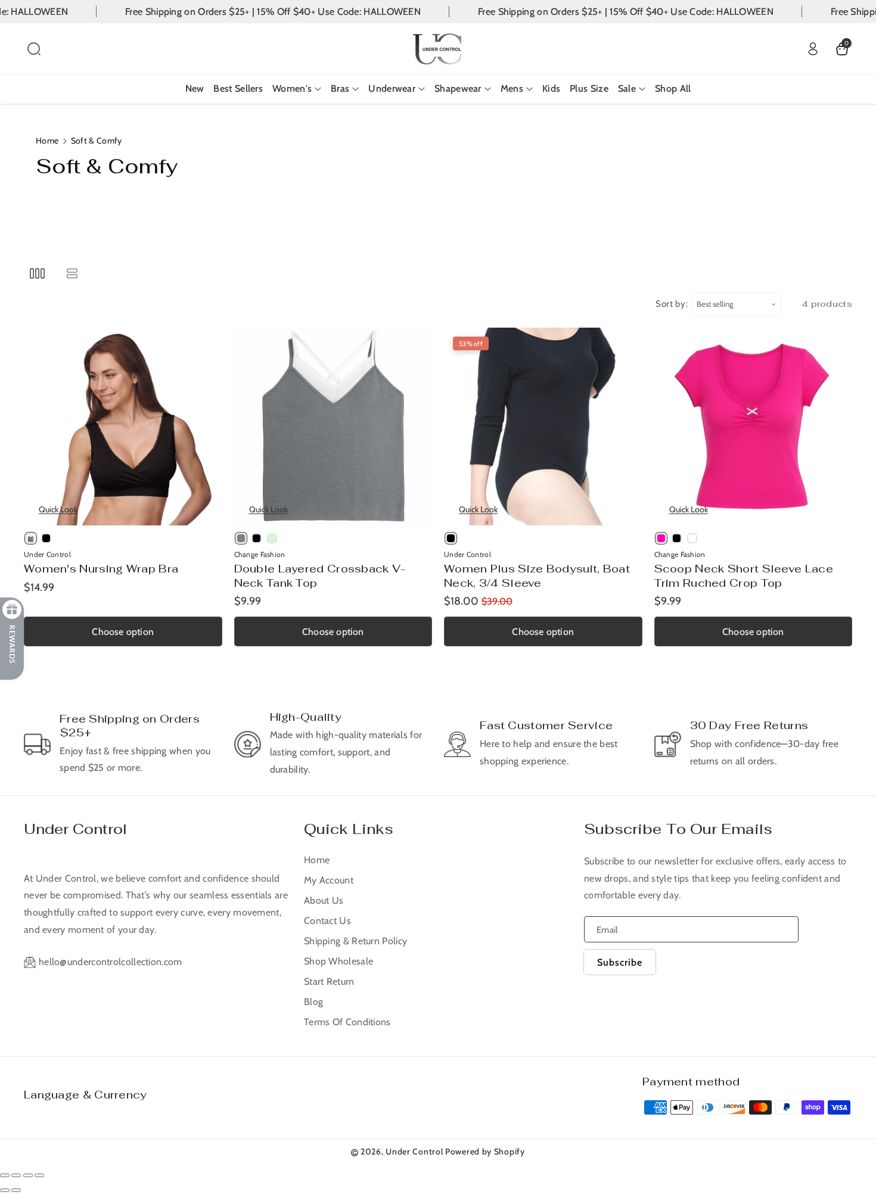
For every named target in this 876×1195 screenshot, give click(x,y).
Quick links (348, 829)
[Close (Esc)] (5, 1175)
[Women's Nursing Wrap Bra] (123, 427)
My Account (328, 880)
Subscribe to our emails (678, 829)
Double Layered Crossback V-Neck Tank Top (320, 575)
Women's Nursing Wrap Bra (101, 568)
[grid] (37, 273)
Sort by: (672, 303)
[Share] (16, 1175)
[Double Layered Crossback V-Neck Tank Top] (333, 427)
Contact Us (327, 920)
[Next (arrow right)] (16, 1190)
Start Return (329, 981)
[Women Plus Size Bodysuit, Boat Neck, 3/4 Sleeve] (543, 427)
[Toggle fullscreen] (28, 1175)
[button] (34, 49)
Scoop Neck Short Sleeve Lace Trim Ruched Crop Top (743, 575)
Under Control (75, 829)
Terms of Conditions (347, 1022)
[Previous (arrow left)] (5, 1190)
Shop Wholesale (338, 961)
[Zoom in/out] (39, 1175)
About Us (323, 900)
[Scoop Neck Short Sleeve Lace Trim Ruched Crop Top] (753, 427)
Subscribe (619, 962)
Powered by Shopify (485, 1151)
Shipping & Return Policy (355, 941)
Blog (313, 1001)
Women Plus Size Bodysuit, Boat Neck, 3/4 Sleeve (537, 575)
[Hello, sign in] (813, 49)
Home (47, 140)
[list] (71, 273)
